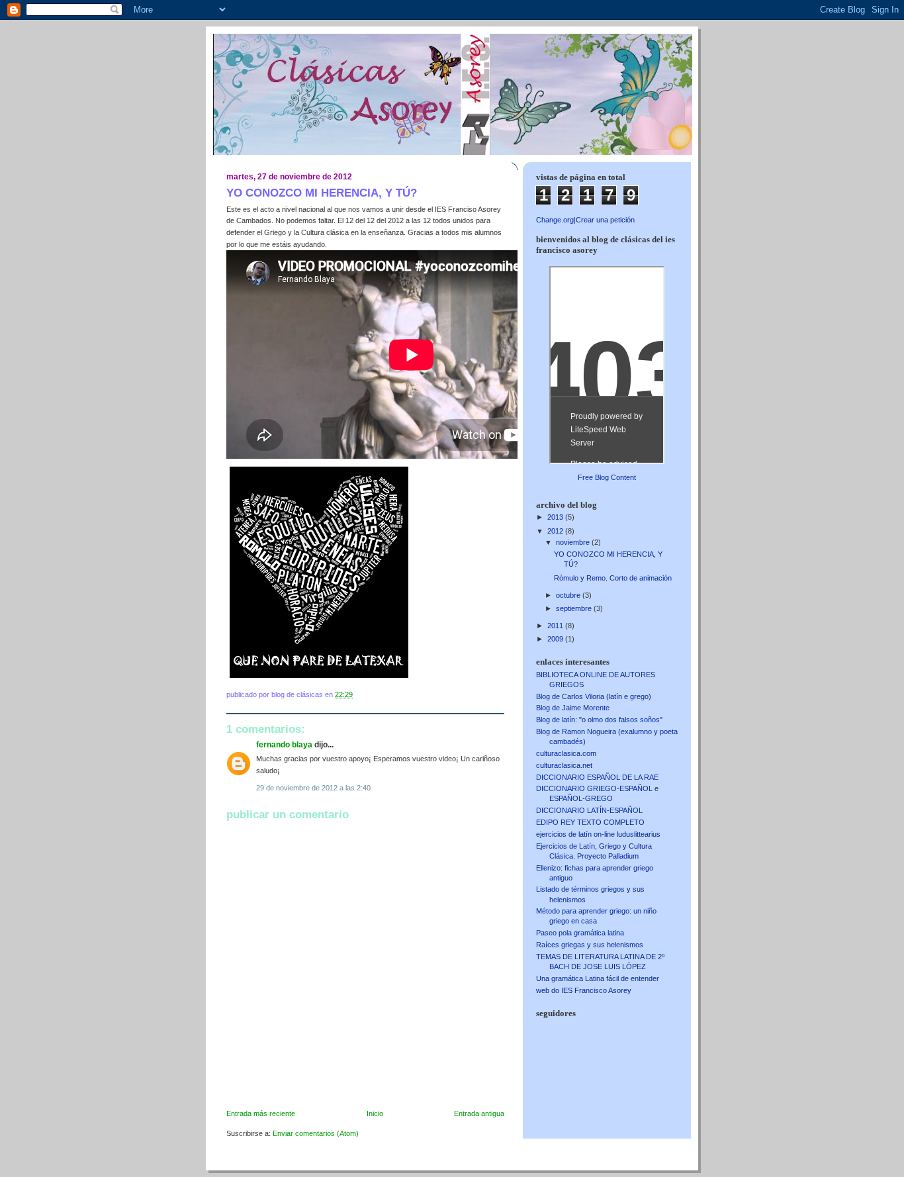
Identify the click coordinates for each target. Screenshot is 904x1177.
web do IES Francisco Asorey (583, 990)
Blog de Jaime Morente (573, 708)
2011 (556, 626)
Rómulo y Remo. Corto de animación (613, 578)
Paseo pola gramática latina (580, 933)
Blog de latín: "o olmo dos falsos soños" (599, 720)
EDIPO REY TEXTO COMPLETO (590, 822)
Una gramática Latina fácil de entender (597, 978)
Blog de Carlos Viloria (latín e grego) (593, 696)
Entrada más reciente (260, 1113)
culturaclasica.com (566, 753)
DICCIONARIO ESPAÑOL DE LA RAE (597, 777)
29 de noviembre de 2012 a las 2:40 (313, 788)
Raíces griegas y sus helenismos (589, 945)
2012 (556, 531)
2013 (556, 517)
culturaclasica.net (564, 765)
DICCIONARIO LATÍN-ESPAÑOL (589, 810)
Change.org (555, 220)
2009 (556, 639)
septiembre (575, 608)
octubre (569, 595)
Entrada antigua (479, 1113)
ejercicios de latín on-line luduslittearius (598, 834)
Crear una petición (605, 220)
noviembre (574, 542)
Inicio (375, 1113)
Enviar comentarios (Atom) (316, 1133)
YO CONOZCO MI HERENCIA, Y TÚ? (321, 193)
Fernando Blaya (284, 744)
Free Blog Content (607, 477)
